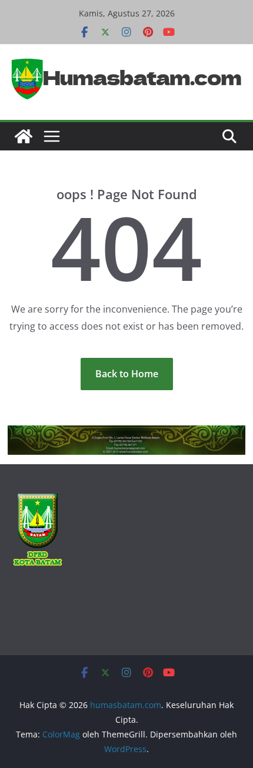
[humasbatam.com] (23, 136)
